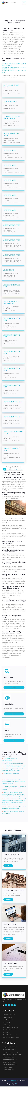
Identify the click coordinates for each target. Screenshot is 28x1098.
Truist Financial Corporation (10, 1027)
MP (15, 67)
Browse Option (9, 704)
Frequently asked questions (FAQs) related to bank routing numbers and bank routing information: (13, 781)
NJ (4, 69)
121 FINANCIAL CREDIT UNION (11, 86)
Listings (6, 731)
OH (12, 69)
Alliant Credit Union (8, 1057)
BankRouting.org (11, 1080)
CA (11, 64)
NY (10, 69)
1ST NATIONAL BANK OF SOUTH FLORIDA (11, 117)
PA (4, 70)
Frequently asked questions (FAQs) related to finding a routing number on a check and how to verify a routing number (13, 794)
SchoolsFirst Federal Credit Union (12, 1054)
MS (17, 67)
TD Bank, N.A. (7, 1032)
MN (11, 67)
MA (3, 67)
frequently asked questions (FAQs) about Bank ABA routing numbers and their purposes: (14, 787)
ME (7, 67)
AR (6, 64)
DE (18, 64)
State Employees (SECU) (9, 1049)
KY (9, 65)
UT (16, 70)
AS (7, 64)
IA (2, 65)
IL (5, 65)
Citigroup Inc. (6, 1022)
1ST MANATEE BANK (10, 102)
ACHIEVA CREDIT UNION (11, 225)
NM (6, 69)
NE (25, 67)
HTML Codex (17, 1084)
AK (2, 64)
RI (7, 70)
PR (6, 70)
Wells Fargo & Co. (7, 1020)
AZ (9, 64)
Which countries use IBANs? (11, 773)
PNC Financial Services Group (11, 1030)
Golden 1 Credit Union (9, 1062)
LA (11, 65)
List (14, 740)
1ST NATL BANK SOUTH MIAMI (11, 134)
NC (21, 67)
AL (4, 64)
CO (12, 64)
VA (18, 70)
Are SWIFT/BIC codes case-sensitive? (13, 763)
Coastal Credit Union (8, 1069)
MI (8, 67)
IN (6, 65)
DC (16, 64)
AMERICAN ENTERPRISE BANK (11, 286)
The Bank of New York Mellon (11, 1037)
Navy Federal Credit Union (10, 1047)
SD (11, 70)
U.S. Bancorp (6, 1025)
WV (3, 72)
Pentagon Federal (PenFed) (10, 1052)
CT (14, 64)
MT (19, 67)
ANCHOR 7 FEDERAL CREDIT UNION (13, 432)
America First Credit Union (10, 1064)
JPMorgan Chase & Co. (9, 1015)
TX (14, 70)
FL (19, 64)
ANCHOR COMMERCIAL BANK (11, 449)
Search (14, 687)
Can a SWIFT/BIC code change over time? (15, 766)
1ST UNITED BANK (9, 150)
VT (21, 70)
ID (3, 65)
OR (2, 70)
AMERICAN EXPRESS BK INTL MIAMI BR (11, 302)
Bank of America (7, 1017)
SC (9, 70)
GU (23, 64)
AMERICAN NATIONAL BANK (12, 402)
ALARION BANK (8, 270)
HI (25, 64)
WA (23, 70)
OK (14, 69)
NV (8, 69)
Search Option (9, 677)
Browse (14, 714)
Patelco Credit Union (8, 1067)
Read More (8, 866)
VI (19, 70)
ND (23, 67)
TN (13, 70)
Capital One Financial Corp (10, 1035)
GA (21, 64)
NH (3, 69)
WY (5, 72)
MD (5, 67)
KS (8, 65)
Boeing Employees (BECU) (10, 1059)
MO (13, 67)
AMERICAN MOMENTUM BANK (11, 319)
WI (25, 70)
